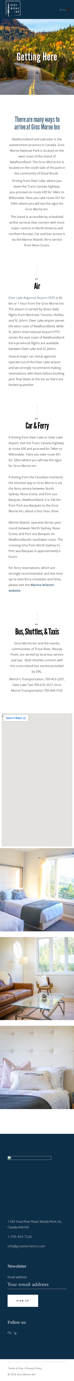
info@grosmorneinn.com (26, 1246)
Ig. (15, 1333)
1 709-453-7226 (20, 1237)
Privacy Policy (34, 1368)
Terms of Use (16, 1368)
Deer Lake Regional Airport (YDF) (32, 298)
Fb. (10, 1333)
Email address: (17, 1277)
